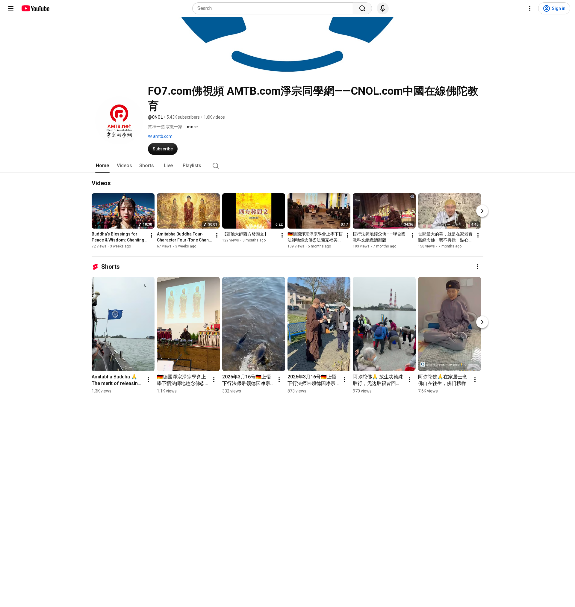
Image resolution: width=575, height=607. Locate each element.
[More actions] (152, 235)
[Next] (482, 211)
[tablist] (287, 165)
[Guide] (10, 8)
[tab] (102, 165)
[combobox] (274, 8)
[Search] (362, 8)
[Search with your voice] (383, 8)
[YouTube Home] (35, 8)
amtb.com (162, 136)
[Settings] (529, 8)
